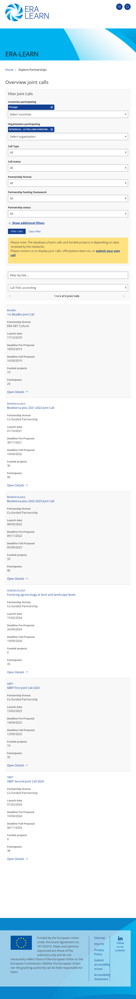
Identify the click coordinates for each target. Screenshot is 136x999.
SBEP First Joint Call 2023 (23, 688)
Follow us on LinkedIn (120, 946)
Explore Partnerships (33, 70)
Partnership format (20, 177)
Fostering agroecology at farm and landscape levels (41, 595)
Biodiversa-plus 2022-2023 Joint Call (30, 501)
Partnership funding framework (27, 192)
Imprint (99, 944)
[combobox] (68, 114)
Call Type (13, 146)
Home (9, 70)
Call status (14, 161)
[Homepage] (27, 12)
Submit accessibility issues (102, 964)
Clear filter (35, 231)
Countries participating (22, 101)
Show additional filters (28, 223)
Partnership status (19, 207)
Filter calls (17, 231)
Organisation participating (24, 124)
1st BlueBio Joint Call (20, 314)
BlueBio (11, 310)
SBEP (10, 683)
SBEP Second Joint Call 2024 (25, 781)
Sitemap (99, 938)
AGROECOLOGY (16, 590)
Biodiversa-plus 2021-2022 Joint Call (30, 408)
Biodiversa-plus (16, 403)
